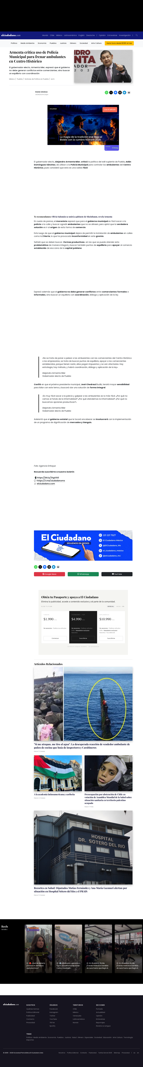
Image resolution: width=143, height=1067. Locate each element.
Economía (42, 43)
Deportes (30, 1040)
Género (73, 43)
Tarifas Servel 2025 (105, 1053)
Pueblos (53, 43)
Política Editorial (32, 1012)
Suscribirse (83, 638)
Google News (50, 574)
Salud (74, 1037)
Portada (99, 1009)
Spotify (52, 1026)
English (81, 35)
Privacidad (30, 1022)
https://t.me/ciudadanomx (51, 480)
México (59, 35)
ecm (53, 79)
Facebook (54, 1009)
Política (14, 43)
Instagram (54, 1012)
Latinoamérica (70, 35)
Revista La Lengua (103, 1026)
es (134, 1053)
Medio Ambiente (27, 43)
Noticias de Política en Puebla (37, 79)
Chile (52, 35)
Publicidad (30, 1016)
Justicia (63, 43)
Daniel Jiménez (41, 92)
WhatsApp (84, 574)
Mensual (111, 606)
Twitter (52, 1016)
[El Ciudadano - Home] (10, 35)
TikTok (52, 1022)
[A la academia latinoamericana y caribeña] (58, 773)
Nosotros (62, 1053)
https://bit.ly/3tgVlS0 (48, 477)
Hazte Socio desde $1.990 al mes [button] (119, 43)
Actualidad (100, 1012)
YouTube (118, 574)
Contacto (30, 1019)
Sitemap (117, 1053)
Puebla (19, 79)
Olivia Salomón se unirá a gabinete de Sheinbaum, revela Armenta (82, 216)
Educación (107, 1037)
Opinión (102, 35)
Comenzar (55, 638)
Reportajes (100, 1022)
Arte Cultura (96, 43)
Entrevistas (112, 35)
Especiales (89, 1037)
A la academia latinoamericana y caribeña (54, 794)
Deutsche (90, 35)
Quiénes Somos (32, 1009)
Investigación (125, 35)
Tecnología (128, 1037)
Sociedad (84, 43)
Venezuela (77, 1016)
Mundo (45, 35)
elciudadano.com (46, 483)
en (138, 1053)
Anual (120, 606)
